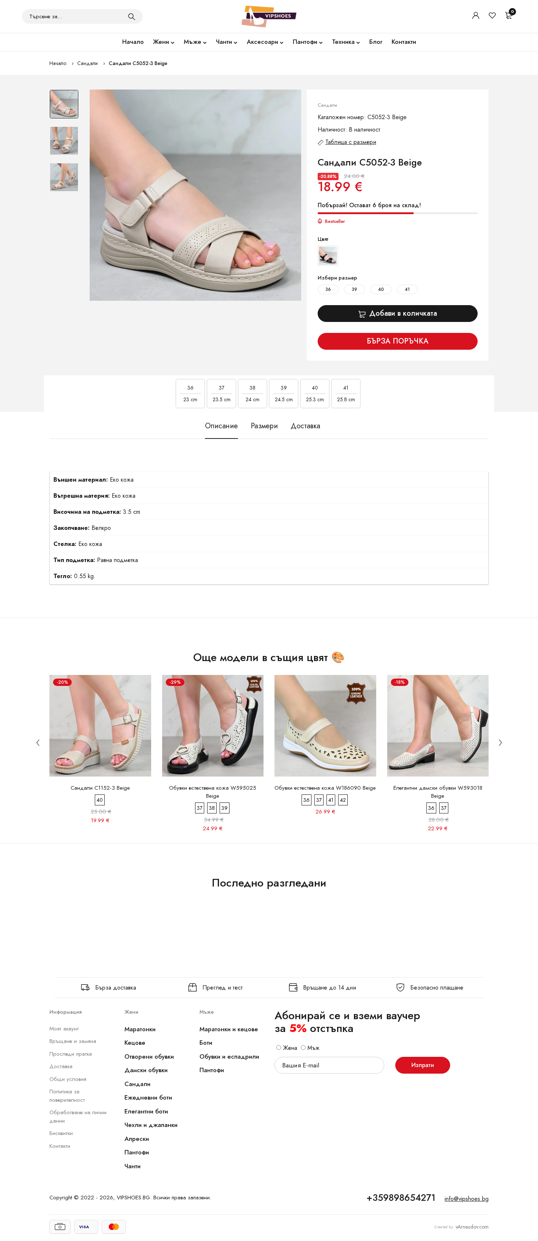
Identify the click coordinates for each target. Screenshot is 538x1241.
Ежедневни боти (148, 1097)
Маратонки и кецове (228, 1029)
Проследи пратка (70, 1054)
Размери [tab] (264, 426)
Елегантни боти (146, 1111)
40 (381, 289)
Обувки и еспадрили (229, 1056)
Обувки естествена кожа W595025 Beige (212, 792)
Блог (375, 41)
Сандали (87, 63)
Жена (289, 1048)
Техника (343, 41)
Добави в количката (403, 313)
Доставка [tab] (305, 426)
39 (354, 289)
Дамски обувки (146, 1070)
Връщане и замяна (72, 1041)
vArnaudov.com (472, 1226)
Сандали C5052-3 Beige (138, 63)
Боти (205, 1042)
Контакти (404, 41)
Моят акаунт (64, 1029)
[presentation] (37, 742)
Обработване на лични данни (78, 1116)
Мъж (313, 1048)
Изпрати (422, 1065)
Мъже (192, 41)
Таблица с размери (350, 142)
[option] (64, 108)
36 (328, 289)
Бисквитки (61, 1133)
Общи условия (67, 1079)
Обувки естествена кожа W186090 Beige (325, 788)
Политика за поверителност (67, 1096)
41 (407, 289)
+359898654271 (401, 1197)
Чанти (224, 41)
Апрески (136, 1138)
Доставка (60, 1066)
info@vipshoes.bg (467, 1199)
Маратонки (140, 1029)
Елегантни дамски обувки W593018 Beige (437, 792)
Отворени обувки (149, 1056)
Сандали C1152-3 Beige (100, 788)
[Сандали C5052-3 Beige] (195, 195)
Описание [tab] (221, 426)
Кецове (134, 1042)
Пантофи (305, 41)
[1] (132, 16)
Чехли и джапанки (151, 1124)
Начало (133, 41)
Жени (161, 41)
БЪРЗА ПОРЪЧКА (398, 341)
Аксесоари (262, 41)
